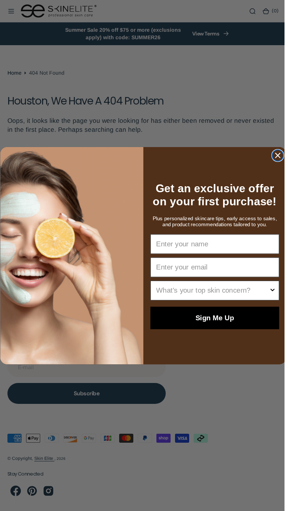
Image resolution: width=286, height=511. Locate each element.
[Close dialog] (274, 155)
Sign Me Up (212, 318)
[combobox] (209, 290)
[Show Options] (269, 290)
